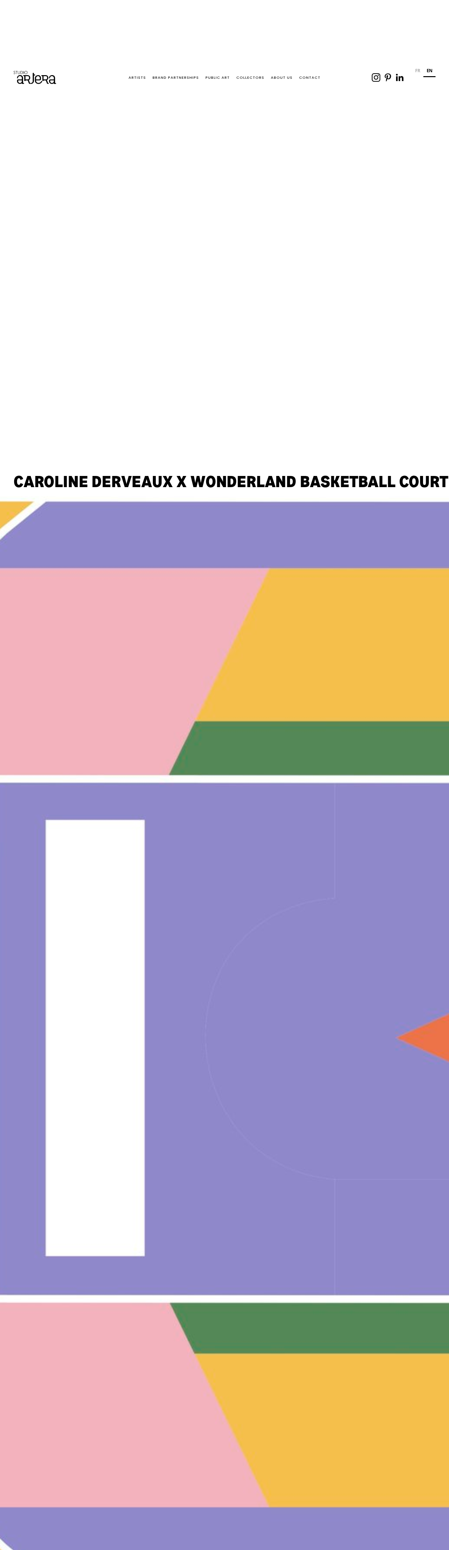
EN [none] (430, 71)
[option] (417, 71)
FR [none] (417, 71)
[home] (34, 78)
